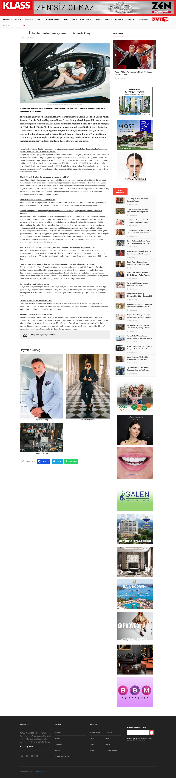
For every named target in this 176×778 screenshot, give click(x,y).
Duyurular (58, 744)
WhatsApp (73, 461)
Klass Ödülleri (69, 19)
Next (154, 54)
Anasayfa (6, 19)
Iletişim (57, 750)
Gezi (107, 738)
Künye (57, 738)
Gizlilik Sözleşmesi (62, 756)
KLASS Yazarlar (111, 750)
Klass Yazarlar (143, 19)
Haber (17, 19)
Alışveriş (129, 19)
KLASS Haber (95, 732)
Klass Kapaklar (85, 19)
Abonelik (58, 732)
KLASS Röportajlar (120, 191)
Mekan (107, 19)
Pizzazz (118, 19)
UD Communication (42, 772)
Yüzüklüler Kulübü (52, 19)
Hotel (98, 19)
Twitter (59, 461)
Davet (38, 19)
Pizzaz (92, 750)
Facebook (45, 461)
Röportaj (28, 19)
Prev (115, 54)
